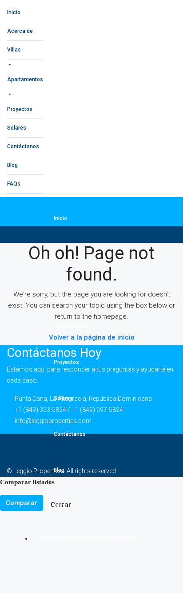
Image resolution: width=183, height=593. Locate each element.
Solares (16, 128)
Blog (12, 165)
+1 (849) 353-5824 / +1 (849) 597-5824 (86, 538)
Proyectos (19, 109)
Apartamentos (25, 79)
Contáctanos (23, 146)
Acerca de (20, 31)
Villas (14, 50)
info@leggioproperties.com (53, 420)
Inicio (13, 12)
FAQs (13, 184)
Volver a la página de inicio (92, 337)
